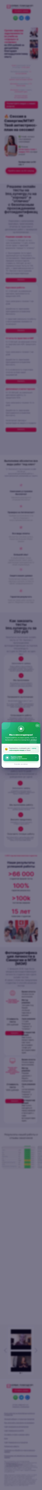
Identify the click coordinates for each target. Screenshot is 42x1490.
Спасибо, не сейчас (21, 764)
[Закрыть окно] (37, 725)
